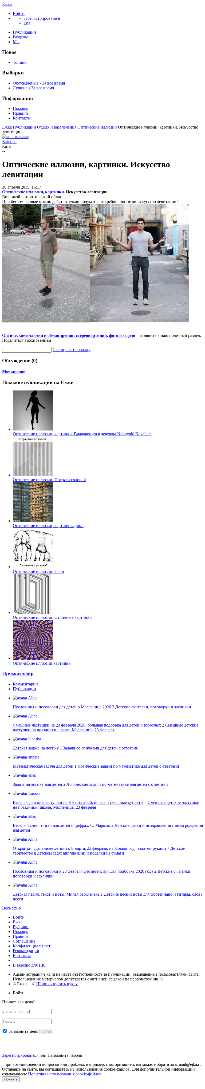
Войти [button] (19, 993)
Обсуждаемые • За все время (39, 83)
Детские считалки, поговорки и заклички (153, 707)
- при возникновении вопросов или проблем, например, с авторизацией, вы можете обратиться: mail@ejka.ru (102, 1064)
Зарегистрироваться (20, 1055)
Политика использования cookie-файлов (64, 1074)
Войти (19, 917)
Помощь (20, 108)
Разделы (20, 37)
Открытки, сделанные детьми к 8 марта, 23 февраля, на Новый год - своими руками (89, 848)
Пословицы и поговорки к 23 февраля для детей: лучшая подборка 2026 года (83, 871)
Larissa (33, 793)
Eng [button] (26, 23)
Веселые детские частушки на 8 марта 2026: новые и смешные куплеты (78, 802)
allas (31, 775)
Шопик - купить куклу (57, 984)
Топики (20, 62)
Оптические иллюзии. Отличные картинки (52, 617)
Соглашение (24, 941)
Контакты (22, 118)
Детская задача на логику (36, 748)
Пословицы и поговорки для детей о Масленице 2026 (62, 707)
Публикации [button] (24, 689)
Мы (16, 41)
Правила (21, 113)
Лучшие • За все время (33, 88)
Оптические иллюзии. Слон (38, 571)
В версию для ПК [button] (29, 965)
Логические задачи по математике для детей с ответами (128, 766)
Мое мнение (13, 371)
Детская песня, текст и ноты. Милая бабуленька (56, 894)
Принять (11, 1079)
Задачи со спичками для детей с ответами (101, 748)
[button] (19, 13)
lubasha (34, 739)
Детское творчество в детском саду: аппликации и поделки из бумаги (99, 850)
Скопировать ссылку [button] (71, 349)
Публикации (24, 32)
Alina (32, 698)
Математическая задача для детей (43, 766)
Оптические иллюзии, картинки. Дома (48, 525)
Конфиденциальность (32, 946)
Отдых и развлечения (57, 127)
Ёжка (7, 4)
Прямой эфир (18, 673)
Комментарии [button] (25, 684)
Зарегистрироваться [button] (41, 18)
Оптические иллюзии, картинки (33, 192)
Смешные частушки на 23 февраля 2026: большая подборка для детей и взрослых (87, 725)
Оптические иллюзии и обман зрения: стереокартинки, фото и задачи (68, 335)
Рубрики (21, 926)
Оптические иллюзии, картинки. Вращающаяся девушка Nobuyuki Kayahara (82, 434)
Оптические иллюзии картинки (42, 663)
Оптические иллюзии (97, 127)
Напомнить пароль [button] (65, 1055)
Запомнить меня (23, 1031)
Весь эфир (11, 908)
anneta (33, 757)
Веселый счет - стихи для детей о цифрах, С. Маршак (61, 825)
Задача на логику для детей (37, 784)
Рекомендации (26, 950)
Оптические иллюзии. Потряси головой (49, 479)
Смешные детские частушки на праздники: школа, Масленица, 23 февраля (105, 727)
